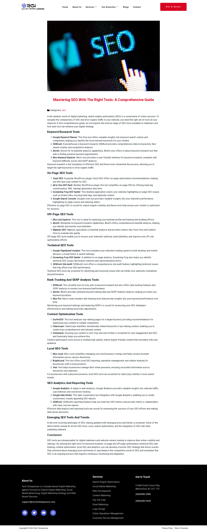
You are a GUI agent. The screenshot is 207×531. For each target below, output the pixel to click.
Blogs (126, 7)
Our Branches (109, 7)
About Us (76, 7)
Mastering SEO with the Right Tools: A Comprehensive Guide (103, 100)
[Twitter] (34, 513)
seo (64, 110)
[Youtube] (44, 513)
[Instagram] (53, 513)
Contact (137, 7)
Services (90, 7)
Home (65, 7)
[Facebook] (25, 513)
